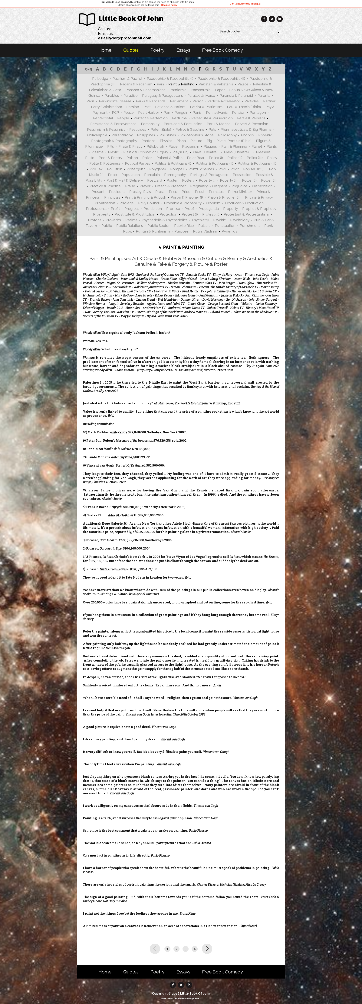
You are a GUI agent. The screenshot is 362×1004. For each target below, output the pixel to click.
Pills (110, 146)
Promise (173, 208)
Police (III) (255, 158)
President (117, 192)
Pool (222, 169)
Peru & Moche (219, 124)
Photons (148, 141)
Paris (90, 101)
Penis (197, 112)
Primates (216, 192)
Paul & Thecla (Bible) (244, 107)
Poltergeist (136, 169)
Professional (96, 208)
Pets (212, 129)
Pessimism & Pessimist (106, 129)
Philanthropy (122, 135)
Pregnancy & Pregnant (208, 186)
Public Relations (129, 225)
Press (159, 192)
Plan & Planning (234, 146)
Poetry (157, 50)
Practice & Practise (105, 186)
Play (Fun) (180, 152)
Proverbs (113, 220)
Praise (130, 186)
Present (98, 192)
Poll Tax (96, 169)
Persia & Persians (251, 118)
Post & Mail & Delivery (125, 180)
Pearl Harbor (148, 112)
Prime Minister (240, 192)
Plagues (210, 146)
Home (104, 50)
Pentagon (258, 112)
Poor (235, 169)
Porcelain (152, 175)
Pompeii (177, 169)
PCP (115, 112)
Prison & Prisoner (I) (187, 197)
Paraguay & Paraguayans (162, 95)
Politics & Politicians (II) (214, 163)
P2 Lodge (100, 78)
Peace (128, 112)
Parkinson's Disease (115, 101)
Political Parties (137, 163)
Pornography (175, 175)
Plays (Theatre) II (238, 152)
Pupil (127, 231)
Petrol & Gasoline (190, 129)
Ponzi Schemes (201, 169)
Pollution (114, 169)
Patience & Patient (170, 107)
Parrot (198, 101)
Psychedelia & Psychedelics (164, 220)
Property (230, 208)
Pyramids (229, 231)
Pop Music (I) (254, 169)
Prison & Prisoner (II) (224, 197)
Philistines (168, 135)
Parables (112, 95)
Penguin (181, 112)
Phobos (247, 135)
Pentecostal (103, 118)
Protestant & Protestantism (246, 214)
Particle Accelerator (223, 101)
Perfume (179, 118)
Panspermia (200, 90)
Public (106, 225)
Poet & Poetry (110, 158)
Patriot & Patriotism (206, 107)
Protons (94, 220)
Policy (272, 158)
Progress (131, 208)
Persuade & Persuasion (183, 124)
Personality (150, 124)
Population (130, 175)
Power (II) (269, 180)
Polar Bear (195, 158)
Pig (209, 141)
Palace (243, 84)
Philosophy (227, 135)
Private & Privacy (259, 197)
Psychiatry (200, 220)
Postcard (154, 180)
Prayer (145, 186)
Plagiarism (190, 146)
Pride (186, 192)
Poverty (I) (207, 180)
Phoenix (265, 135)
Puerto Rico (184, 225)
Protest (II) (210, 214)
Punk (268, 225)
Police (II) (234, 158)
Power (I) (249, 180)
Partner (269, 101)
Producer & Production (244, 203)
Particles (252, 101)
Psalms (131, 220)
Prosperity (101, 214)
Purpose (181, 231)
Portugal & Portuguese (209, 175)
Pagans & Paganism (136, 84)
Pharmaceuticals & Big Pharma (246, 129)
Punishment (250, 225)
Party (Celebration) (106, 107)
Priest (199, 192)
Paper (220, 90)
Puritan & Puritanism (153, 231)
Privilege (127, 203)
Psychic (219, 220)
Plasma (97, 152)
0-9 (88, 69)
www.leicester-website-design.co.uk (181, 998)
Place (173, 146)
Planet (257, 146)
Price (173, 192)
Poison (132, 158)
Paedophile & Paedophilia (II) (221, 78)
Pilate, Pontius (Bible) (234, 141)
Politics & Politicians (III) (257, 163)
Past (147, 107)
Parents (264, 95)
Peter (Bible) (161, 129)
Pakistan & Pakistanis (216, 84)
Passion (132, 107)
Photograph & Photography (114, 141)
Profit (115, 208)
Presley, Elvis (140, 192)
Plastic (113, 152)
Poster (172, 180)
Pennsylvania (217, 112)
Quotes (131, 50)
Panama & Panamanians (145, 90)
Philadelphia (97, 135)
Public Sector (158, 225)
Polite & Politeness (104, 163)
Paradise (130, 95)
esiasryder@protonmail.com (124, 38)
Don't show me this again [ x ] (245, 3)
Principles (112, 197)
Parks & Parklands (151, 101)
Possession (242, 175)
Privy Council (149, 203)
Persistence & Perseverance (113, 124)
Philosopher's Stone (197, 135)
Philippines (146, 135)
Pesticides (137, 129)
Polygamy (157, 169)
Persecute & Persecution (212, 118)
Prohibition (153, 208)
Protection (168, 214)
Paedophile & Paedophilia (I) (170, 78)
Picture (196, 141)
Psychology (239, 220)
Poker (147, 158)
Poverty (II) (229, 180)
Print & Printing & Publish (145, 197)
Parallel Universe (201, 95)
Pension (238, 112)
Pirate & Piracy (130, 146)
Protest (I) (190, 214)
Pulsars (204, 225)
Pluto (89, 158)
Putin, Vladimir (205, 231)
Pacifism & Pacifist (127, 78)
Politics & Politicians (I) (173, 163)
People (123, 118)
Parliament (179, 101)
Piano (181, 141)
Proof (189, 208)
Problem (213, 203)
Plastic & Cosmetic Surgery (145, 152)
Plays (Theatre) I (206, 152)
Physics (166, 141)
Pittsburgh (155, 146)
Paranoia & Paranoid (236, 95)
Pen (167, 112)
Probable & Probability (182, 203)
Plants (272, 146)
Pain (160, 84)
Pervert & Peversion (251, 124)
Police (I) (216, 158)
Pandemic (178, 90)
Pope (112, 175)
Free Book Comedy (222, 50)
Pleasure (263, 152)
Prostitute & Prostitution (135, 214)
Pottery (188, 180)
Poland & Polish (169, 158)
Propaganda (209, 208)
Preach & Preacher (170, 186)
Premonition (262, 186)
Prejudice (239, 186)
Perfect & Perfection (151, 118)
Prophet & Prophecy (259, 208)
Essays (183, 50)
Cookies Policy (169, 5)
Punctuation (225, 225)
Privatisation (105, 203)
